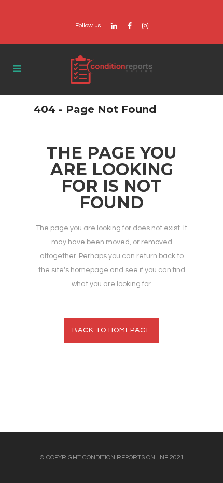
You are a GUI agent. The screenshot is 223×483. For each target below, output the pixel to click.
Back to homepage (111, 330)
